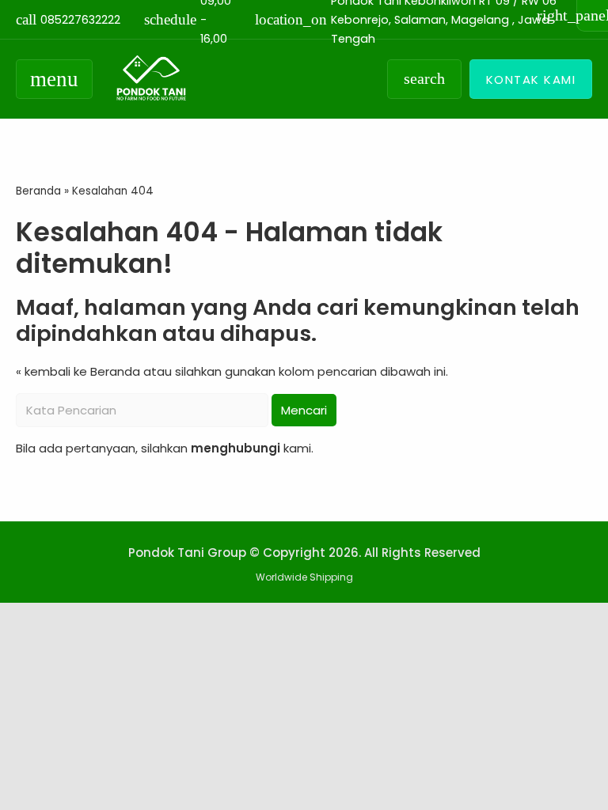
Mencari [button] (304, 410)
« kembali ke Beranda (78, 371)
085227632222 (68, 19)
